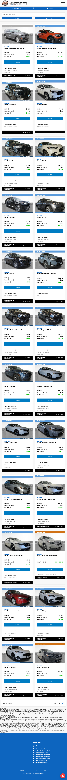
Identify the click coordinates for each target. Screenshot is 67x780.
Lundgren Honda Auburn (43, 131)
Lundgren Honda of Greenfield (41, 76)
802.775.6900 (27, 75)
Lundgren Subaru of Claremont (42, 578)
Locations (51, 8)
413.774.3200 (60, 76)
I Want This (17, 62)
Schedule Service (17, 8)
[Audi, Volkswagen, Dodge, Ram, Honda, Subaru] (5, 3)
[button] (31, 34)
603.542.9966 (59, 562)
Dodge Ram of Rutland (9, 75)
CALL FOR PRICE (41, 562)
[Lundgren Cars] (20, 3)
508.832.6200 (60, 131)
